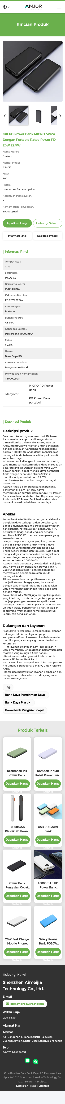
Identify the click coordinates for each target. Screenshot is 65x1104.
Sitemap (44, 1085)
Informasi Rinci (17, 235)
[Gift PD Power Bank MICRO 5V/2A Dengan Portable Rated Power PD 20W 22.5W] (33, 71)
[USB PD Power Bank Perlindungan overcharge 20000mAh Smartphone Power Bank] (48, 808)
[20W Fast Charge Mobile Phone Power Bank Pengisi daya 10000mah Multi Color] (17, 921)
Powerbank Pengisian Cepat (25, 710)
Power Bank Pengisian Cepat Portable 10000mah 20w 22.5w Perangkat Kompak (17, 886)
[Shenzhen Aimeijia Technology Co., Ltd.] (33, 7)
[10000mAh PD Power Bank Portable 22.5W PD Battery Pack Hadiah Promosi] (48, 864)
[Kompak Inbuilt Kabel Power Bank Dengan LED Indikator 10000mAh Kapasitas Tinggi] (48, 752)
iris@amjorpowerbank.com (27, 1003)
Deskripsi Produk (47, 235)
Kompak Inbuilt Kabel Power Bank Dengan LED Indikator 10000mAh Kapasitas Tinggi (48, 773)
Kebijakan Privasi (26, 1085)
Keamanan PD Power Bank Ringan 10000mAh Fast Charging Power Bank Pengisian (17, 773)
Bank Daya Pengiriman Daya (25, 694)
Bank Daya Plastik (17, 702)
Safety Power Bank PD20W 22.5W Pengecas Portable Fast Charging (48, 942)
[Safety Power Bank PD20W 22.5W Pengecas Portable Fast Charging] (48, 921)
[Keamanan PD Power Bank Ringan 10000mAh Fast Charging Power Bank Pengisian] (17, 752)
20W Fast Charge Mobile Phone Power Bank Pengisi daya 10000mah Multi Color (17, 942)
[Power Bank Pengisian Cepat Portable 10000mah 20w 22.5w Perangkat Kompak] (17, 864)
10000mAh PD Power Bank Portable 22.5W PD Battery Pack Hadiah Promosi (48, 886)
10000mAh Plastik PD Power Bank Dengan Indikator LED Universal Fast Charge (17, 829)
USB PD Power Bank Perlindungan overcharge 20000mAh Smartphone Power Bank (48, 829)
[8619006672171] (27, 1060)
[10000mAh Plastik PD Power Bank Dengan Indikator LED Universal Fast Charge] (17, 808)
